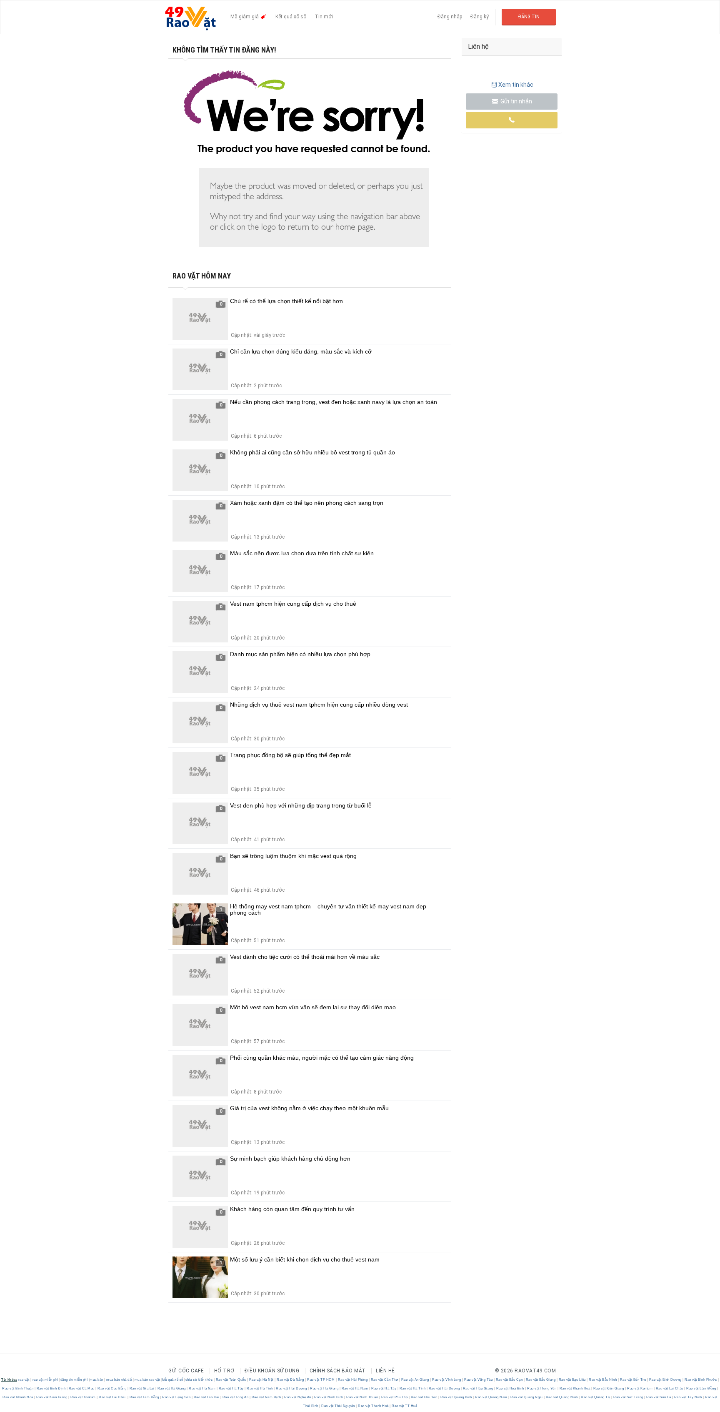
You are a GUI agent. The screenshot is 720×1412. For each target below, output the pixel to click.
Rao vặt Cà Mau (81, 1388)
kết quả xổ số (172, 1380)
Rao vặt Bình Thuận (18, 1388)
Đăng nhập (450, 17)
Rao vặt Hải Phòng (353, 1380)
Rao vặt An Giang (415, 1380)
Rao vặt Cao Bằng (112, 1388)
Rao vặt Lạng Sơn (176, 1397)
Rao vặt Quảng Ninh (562, 1397)
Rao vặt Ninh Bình (329, 1397)
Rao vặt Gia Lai (141, 1388)
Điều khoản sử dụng (272, 1371)
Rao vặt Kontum (640, 1388)
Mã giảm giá (245, 17)
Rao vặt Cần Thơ (384, 1380)
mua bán (96, 1380)
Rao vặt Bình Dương (665, 1380)
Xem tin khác (515, 84)
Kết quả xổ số (290, 17)
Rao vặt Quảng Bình (456, 1397)
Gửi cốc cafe (186, 1371)
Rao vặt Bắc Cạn (509, 1380)
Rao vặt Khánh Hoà (574, 1388)
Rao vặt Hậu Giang (478, 1388)
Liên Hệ (385, 1371)
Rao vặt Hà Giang (171, 1388)
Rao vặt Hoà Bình (510, 1388)
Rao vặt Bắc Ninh (603, 1380)
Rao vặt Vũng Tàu (478, 1380)
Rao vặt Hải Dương (291, 1388)
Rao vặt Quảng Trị (596, 1397)
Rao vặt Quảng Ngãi (527, 1397)
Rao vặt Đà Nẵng (290, 1380)
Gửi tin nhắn (515, 101)
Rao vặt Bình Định (51, 1388)
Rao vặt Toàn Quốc (231, 1380)
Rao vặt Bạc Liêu (572, 1380)
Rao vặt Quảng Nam (491, 1397)
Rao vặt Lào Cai (206, 1397)
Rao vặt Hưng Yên (542, 1388)
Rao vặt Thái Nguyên (338, 1406)
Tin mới (324, 17)
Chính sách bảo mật (338, 1371)
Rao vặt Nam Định (266, 1397)
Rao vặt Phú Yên (424, 1397)
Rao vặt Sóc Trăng (628, 1397)
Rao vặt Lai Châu (669, 1388)
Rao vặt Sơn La (658, 1397)
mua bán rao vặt (147, 1380)
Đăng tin (529, 17)
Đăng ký (479, 17)
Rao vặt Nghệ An (297, 1397)
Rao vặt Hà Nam (202, 1388)
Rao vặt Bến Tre (633, 1380)
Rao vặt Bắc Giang (541, 1380)
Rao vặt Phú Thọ (394, 1397)
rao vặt (24, 1380)
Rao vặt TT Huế (404, 1406)
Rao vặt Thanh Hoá (373, 1406)
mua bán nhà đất (119, 1380)
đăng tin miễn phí (74, 1380)
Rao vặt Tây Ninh (688, 1397)
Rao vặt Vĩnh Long (446, 1380)
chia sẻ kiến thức (199, 1380)
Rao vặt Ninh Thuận (362, 1397)
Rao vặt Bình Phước (701, 1380)
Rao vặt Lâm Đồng (701, 1388)
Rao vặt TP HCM (321, 1380)
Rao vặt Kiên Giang (608, 1388)
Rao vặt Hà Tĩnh (260, 1388)
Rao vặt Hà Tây (231, 1388)
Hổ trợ (224, 1371)
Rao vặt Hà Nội (261, 1380)
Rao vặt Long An (235, 1397)
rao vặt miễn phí (45, 1380)
